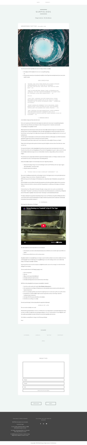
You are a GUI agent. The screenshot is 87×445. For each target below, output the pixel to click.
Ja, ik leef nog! (20, 424)
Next (50, 403)
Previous (36, 403)
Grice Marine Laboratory (44, 286)
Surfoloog (43, 12)
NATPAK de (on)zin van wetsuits (20, 422)
